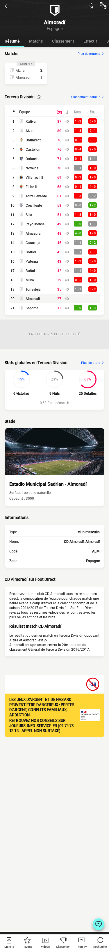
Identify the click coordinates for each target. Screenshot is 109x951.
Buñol (30, 270)
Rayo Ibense (35, 224)
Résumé (12, 41)
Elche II (31, 186)
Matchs (36, 41)
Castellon (33, 149)
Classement (63, 41)
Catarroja (33, 242)
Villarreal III (34, 177)
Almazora (33, 233)
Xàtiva (31, 121)
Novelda (32, 168)
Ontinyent (33, 140)
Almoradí (33, 298)
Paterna (32, 261)
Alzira (30, 130)
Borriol (31, 252)
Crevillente (34, 205)
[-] (98, 924)
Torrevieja (33, 289)
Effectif (90, 41)
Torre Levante (36, 196)
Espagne (93, 560)
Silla (29, 214)
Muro (30, 280)
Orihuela (32, 158)
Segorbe (32, 308)
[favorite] (91, 6)
